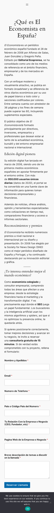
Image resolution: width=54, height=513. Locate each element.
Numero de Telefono (17, 391)
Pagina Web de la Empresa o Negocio (26, 439)
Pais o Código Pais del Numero (22, 406)
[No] (50, 502)
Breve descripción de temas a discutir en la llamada (25, 456)
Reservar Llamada (17, 485)
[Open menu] (27, 4)
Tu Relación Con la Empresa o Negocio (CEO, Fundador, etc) (26, 423)
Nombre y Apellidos (16, 360)
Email (8, 375)
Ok (27, 509)
